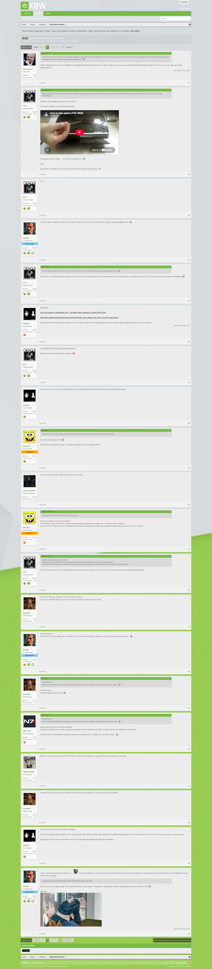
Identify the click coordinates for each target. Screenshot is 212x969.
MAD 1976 (27, 731)
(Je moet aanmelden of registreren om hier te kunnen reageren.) (172, 940)
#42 (189, 174)
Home (171, 962)
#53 (189, 627)
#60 (189, 933)
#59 (189, 863)
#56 (189, 749)
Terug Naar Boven (180, 962)
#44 (189, 260)
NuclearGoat (27, 69)
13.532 (34, 456)
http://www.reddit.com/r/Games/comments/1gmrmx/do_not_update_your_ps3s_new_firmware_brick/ (79, 317)
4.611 (34, 619)
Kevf (24, 106)
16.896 (34, 112)
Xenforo (40, 962)
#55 (189, 708)
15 (63, 47)
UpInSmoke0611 (29, 491)
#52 (189, 590)
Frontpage (27, 13)
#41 (189, 83)
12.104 (34, 497)
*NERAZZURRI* (28, 772)
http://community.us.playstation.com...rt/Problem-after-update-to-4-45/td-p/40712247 (73, 312)
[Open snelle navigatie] (190, 25)
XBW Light (26, 962)
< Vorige (35, 47)
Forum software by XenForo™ (38, 966)
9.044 (34, 737)
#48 (189, 423)
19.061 (34, 329)
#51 (189, 549)
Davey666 (26, 613)
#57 (189, 785)
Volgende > (69, 47)
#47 (189, 382)
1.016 (34, 778)
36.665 (34, 248)
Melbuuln (26, 446)
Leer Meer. (135, 31)
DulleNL (26, 238)
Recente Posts (44, 18)
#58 (189, 822)
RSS (189, 963)
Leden (48, 13)
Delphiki (26, 324)
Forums (38, 13)
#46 (189, 341)
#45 (189, 300)
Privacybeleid (187, 966)
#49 (189, 468)
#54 (189, 671)
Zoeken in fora (30, 18)
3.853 (34, 75)
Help (165, 962)
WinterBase (64, 41)
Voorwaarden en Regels (174, 966)
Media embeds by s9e (63, 966)
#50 (189, 504)
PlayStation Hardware (41, 41)
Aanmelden (184, 2)
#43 (189, 215)
